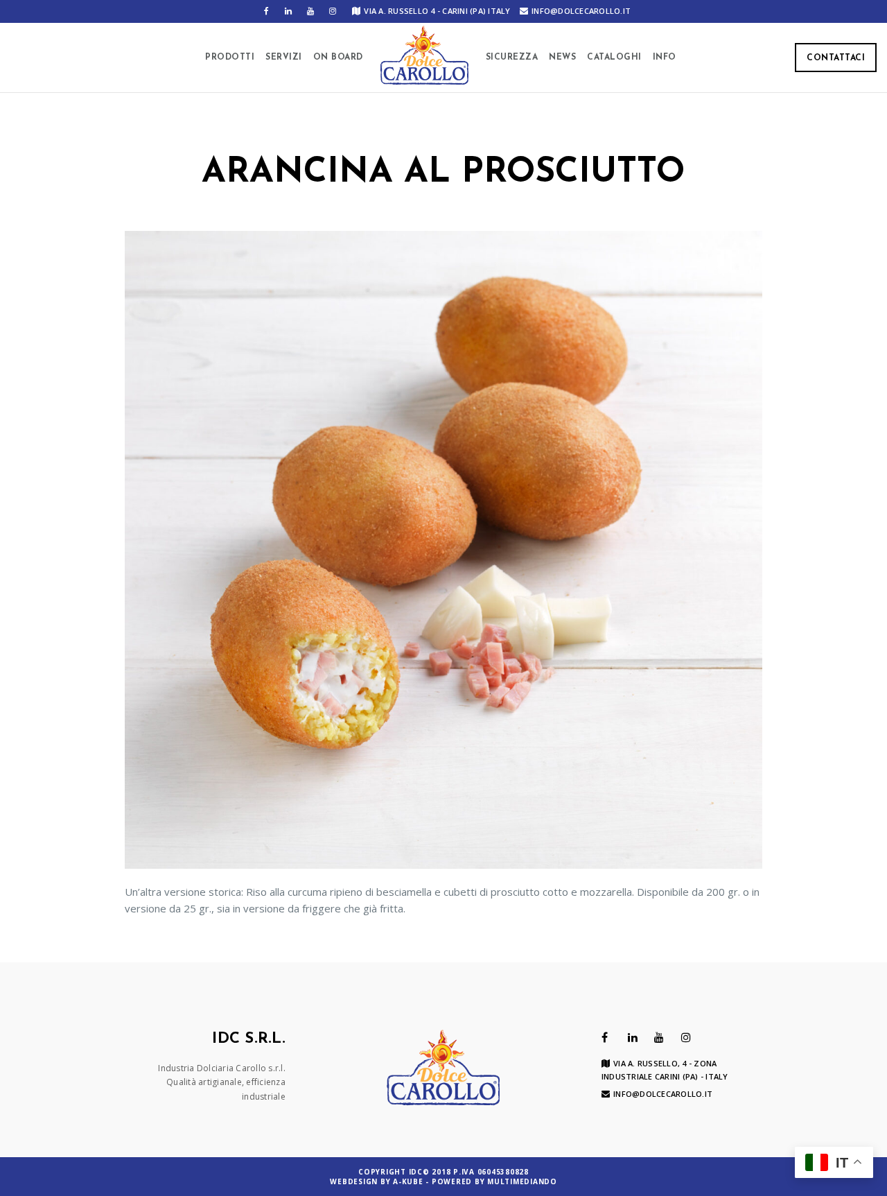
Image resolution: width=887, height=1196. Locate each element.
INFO (664, 57)
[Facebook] (266, 11)
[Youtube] (310, 11)
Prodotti (229, 57)
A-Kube (408, 1181)
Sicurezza (512, 57)
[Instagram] (333, 11)
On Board (338, 57)
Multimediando (522, 1181)
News (562, 57)
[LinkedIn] (288, 11)
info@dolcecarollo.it (581, 11)
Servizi (283, 57)
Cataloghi (614, 57)
